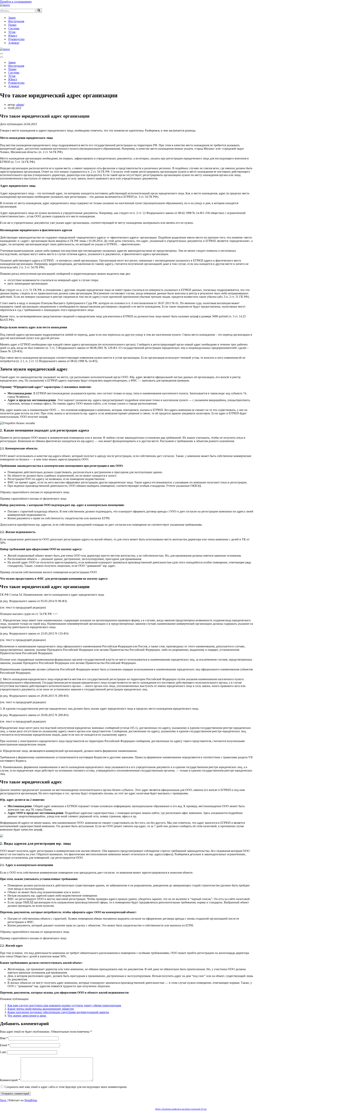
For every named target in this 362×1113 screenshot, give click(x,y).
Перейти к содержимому (16, 1)
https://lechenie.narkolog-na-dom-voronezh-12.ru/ (181, 1109)
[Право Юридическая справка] (5, 5)
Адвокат (13, 42)
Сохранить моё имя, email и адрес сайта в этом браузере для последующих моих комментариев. (66, 1086)
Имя (4, 1038)
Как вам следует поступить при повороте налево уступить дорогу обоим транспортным (64, 1005)
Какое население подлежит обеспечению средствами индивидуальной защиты (58, 1012)
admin (20, 104)
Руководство (16, 39)
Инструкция (16, 21)
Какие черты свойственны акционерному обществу (41, 1008)
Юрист (12, 35)
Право (12, 24)
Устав (11, 32)
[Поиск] (39, 10)
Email (4, 1045)
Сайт (3, 1052)
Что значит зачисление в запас (27, 1015)
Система (13, 28)
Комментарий (10, 1080)
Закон (12, 17)
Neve (3, 1100)
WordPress (30, 1100)
